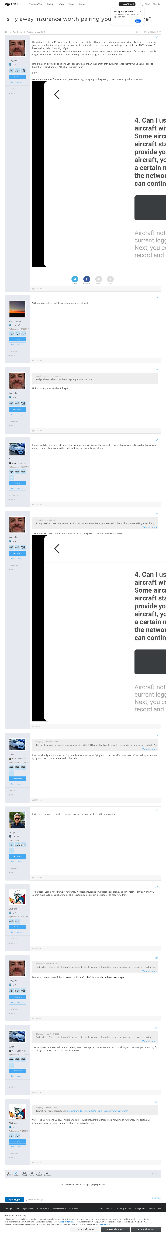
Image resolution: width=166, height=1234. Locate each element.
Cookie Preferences (59, 1208)
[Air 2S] (11, 333)
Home (8, 32)
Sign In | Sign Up (152, 4)
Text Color (16, 1175)
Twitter (74, 283)
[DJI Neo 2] (17, 471)
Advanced (155, 1174)
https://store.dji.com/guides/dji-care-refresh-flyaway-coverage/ (93, 977)
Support (152, 1208)
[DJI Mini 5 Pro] (11, 844)
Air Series (28, 32)
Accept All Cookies (146, 1229)
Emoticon (47, 1175)
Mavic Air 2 (40, 32)
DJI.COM (119, 1208)
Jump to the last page (35, 1200)
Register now (100, 1185)
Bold (9, 1175)
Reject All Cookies (115, 1229)
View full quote (149, 527)
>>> (11, 477)
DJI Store (128, 1208)
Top (159, 1208)
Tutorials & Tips (35, 4)
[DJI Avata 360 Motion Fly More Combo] (11, 471)
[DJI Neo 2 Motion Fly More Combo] (23, 471)
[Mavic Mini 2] (17, 333)
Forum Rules (73, 1208)
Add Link (39, 1175)
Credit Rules (156, 1198)
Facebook (86, 283)
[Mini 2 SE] (23, 333)
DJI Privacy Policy (43, 1208)
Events (71, 4)
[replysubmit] (14, 1199)
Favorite (99, 283)
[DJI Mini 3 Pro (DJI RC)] (17, 844)
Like (110, 283)
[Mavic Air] (17, 921)
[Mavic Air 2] (17, 70)
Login (92, 1185)
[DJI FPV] (11, 70)
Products (50, 4)
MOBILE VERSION (106, 1208)
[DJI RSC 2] (23, 70)
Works (61, 4)
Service (82, 4)
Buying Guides (140, 1208)
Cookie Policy (104, 1224)
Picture (31, 1175)
